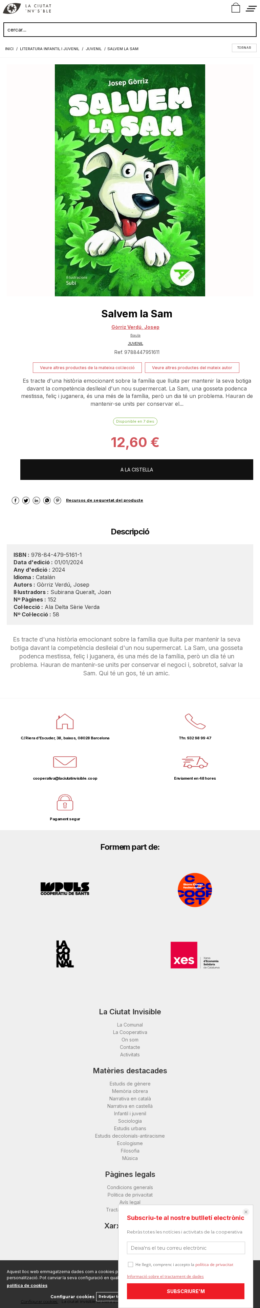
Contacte (130, 1047)
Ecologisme (130, 1143)
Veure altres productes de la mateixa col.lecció (87, 367)
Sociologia (130, 1121)
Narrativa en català (130, 1098)
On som (130, 1039)
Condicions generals (130, 1187)
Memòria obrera (130, 1091)
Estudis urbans (130, 1128)
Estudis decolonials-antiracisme (130, 1136)
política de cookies (27, 1285)
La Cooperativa (130, 1032)
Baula (135, 335)
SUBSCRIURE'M (186, 1291)
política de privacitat (214, 1264)
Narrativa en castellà (130, 1106)
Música (130, 1158)
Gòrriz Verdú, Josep (135, 327)
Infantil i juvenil (130, 1113)
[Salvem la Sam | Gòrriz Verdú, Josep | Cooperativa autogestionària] (130, 180)
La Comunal (130, 1025)
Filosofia (130, 1151)
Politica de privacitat (130, 1195)
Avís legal (130, 1202)
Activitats (130, 1054)
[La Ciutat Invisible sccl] (27, 9)
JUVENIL (135, 343)
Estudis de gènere (130, 1084)
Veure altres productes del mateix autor (192, 367)
